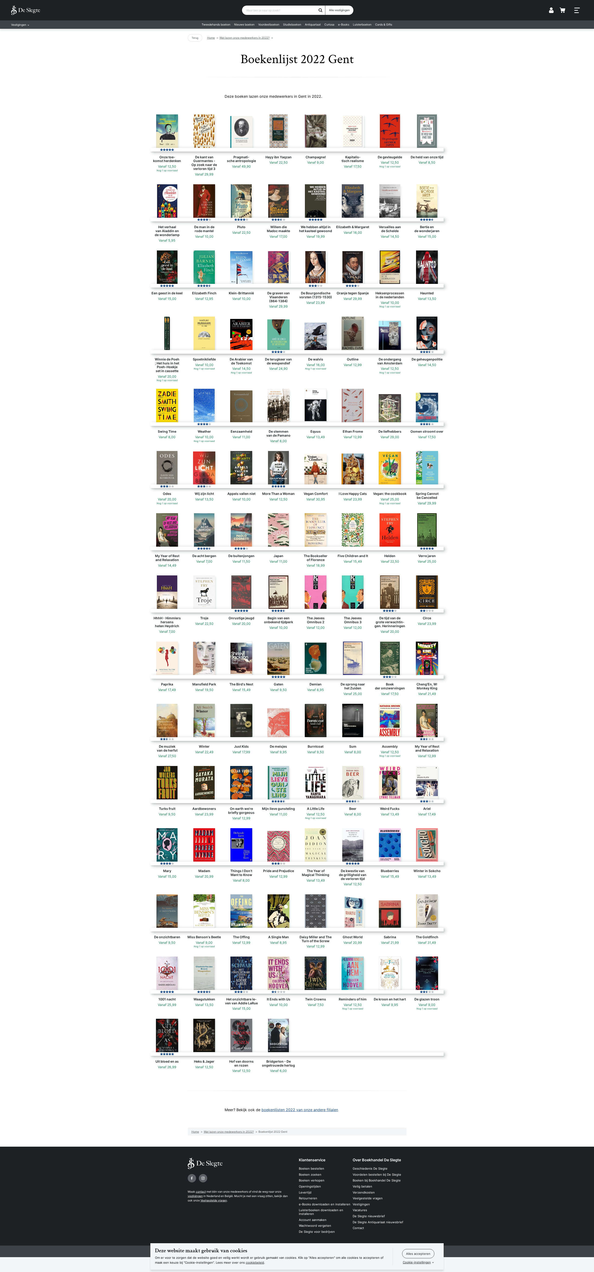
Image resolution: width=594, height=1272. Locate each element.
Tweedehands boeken (216, 24)
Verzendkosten (364, 1192)
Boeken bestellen (311, 1168)
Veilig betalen (362, 1186)
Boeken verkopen (311, 1180)
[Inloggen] (551, 10)
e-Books (343, 24)
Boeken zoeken (310, 1174)
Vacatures (360, 1210)
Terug (195, 37)
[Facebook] (191, 1178)
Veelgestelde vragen (213, 1200)
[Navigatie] (577, 10)
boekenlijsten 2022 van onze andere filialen (299, 1109)
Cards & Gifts (383, 24)
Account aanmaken (312, 1220)
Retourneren (308, 1198)
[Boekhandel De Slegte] (25, 10)
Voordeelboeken (268, 24)
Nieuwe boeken (244, 24)
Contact (358, 1228)
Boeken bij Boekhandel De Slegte (377, 1180)
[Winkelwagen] (562, 10)
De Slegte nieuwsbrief (369, 1216)
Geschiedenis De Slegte (370, 1168)
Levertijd (305, 1192)
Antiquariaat (313, 24)
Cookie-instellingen (417, 1262)
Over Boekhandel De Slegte (377, 1160)
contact (201, 1191)
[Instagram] (203, 1178)
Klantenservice (312, 1160)
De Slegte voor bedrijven (317, 1231)
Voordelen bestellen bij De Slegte (377, 1174)
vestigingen (195, 1196)
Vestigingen (361, 1204)
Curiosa (329, 24)
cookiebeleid (255, 1262)
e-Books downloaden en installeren (324, 1204)
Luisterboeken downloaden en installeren (321, 1212)
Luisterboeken (362, 24)
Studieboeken (292, 24)
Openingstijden (310, 1186)
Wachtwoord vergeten (315, 1225)
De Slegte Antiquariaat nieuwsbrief (378, 1222)
